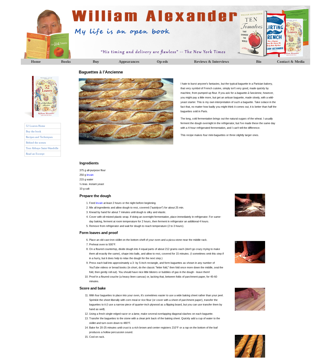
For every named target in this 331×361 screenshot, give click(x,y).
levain (90, 174)
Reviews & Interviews (211, 62)
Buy (96, 62)
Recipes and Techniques (39, 137)
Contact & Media (291, 62)
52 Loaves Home (35, 125)
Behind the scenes (36, 142)
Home (36, 62)
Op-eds (162, 62)
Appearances (129, 62)
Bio (258, 62)
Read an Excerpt (35, 153)
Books (66, 62)
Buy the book (33, 131)
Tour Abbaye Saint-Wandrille (42, 148)
